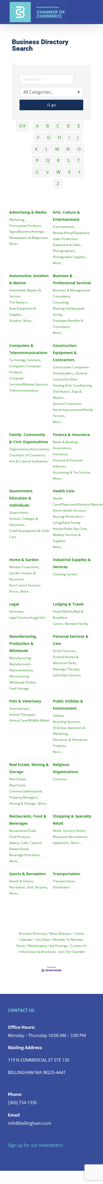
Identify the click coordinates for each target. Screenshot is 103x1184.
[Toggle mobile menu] (93, 8)
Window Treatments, (24, 567)
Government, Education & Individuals (21, 498)
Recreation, (17, 887)
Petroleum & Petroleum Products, (70, 742)
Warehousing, (19, 676)
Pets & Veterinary (25, 701)
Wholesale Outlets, (23, 682)
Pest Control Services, (25, 585)
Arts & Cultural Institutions (28, 461)
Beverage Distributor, (25, 855)
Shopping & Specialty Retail (72, 820)
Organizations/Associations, (29, 449)
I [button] (69, 137)
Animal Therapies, (22, 714)
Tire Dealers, (18, 302)
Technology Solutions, (25, 360)
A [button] (37, 126)
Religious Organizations (65, 768)
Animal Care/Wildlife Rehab (29, 720)
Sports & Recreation (27, 873)
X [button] (69, 172)
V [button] (47, 172)
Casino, (58, 623)
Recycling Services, (67, 721)
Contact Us (79, 945)
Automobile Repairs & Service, (25, 293)
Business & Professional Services (72, 279)
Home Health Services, (69, 510)
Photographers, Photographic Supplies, (69, 254)
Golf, (30, 887)
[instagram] (26, 1155)
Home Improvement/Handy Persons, (73, 412)
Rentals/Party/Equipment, (71, 233)
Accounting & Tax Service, (72, 472)
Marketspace (37, 945)
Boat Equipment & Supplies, (22, 311)
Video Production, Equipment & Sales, (67, 242)
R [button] (58, 160)
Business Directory (32, 933)
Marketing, (17, 219)
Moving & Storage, (22, 803)
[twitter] (18, 1155)
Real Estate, (17, 779)
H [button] (59, 137)
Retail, (57, 830)
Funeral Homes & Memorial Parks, (65, 660)
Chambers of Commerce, (27, 455)
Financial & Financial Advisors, (68, 463)
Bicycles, (41, 887)
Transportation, (64, 881)
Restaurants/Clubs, (23, 830)
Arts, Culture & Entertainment (66, 216)
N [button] (68, 149)
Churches (60, 779)
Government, (19, 512)
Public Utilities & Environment (68, 705)
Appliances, (61, 843)
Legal (14, 604)
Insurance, (60, 454)
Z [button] (58, 183)
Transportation (66, 873)
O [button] (79, 149)
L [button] (46, 149)
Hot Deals (43, 939)
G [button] (48, 137)
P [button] (37, 160)
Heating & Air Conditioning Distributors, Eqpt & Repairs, (72, 391)
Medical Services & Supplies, (67, 538)
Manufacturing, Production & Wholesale (23, 643)
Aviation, (15, 320)
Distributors (61, 887)
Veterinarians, (19, 708)
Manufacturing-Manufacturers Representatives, (21, 664)
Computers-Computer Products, (25, 369)
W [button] (58, 172)
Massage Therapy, (66, 669)
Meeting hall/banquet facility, (68, 311)
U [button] (37, 172)
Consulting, (61, 302)
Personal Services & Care (70, 640)
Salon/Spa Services (67, 675)
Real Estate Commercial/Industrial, (26, 788)
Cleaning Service (65, 574)
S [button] (68, 160)
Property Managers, (24, 797)
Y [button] (79, 172)
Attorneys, (16, 611)
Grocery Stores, (74, 830)
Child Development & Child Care (29, 534)
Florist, (14, 591)
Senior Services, (64, 651)
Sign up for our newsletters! (35, 1145)
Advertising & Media (27, 212)
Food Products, (20, 836)
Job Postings (59, 945)
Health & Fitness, (21, 881)
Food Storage (19, 688)
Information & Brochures (38, 951)
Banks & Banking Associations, (65, 445)
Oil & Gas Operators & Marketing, (69, 731)
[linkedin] (43, 1155)
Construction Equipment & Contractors (65, 352)
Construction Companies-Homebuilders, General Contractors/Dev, (71, 373)
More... (14, 243)
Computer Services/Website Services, (29, 381)
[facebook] (9, 1155)
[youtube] (34, 1155)
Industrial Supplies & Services (72, 563)
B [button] (47, 126)
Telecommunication (23, 390)
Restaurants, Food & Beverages (27, 820)
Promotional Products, (25, 225)
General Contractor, (67, 403)
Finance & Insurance (71, 434)
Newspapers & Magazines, (29, 237)
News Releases (60, 933)
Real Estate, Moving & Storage (29, 768)
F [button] (38, 137)
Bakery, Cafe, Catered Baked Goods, (25, 846)
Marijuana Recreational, (70, 836)
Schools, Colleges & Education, (23, 521)
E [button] (79, 126)
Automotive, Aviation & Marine (29, 279)
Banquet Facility (76, 623)
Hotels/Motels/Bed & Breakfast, (68, 614)
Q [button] (47, 160)
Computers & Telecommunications (28, 349)
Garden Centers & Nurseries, (22, 576)
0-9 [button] (22, 126)
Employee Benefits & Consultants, (68, 323)
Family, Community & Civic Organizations (28, 438)
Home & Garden (24, 559)
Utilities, (59, 715)
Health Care (63, 490)
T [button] (78, 160)
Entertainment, (64, 226)
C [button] (58, 126)
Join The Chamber (72, 951)
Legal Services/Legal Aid (27, 617)
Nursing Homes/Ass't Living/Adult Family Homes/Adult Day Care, (70, 522)
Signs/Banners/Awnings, (27, 231)
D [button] (68, 126)
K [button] (36, 149)
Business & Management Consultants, (71, 293)
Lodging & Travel (68, 604)
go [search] (54, 104)
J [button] (77, 137)
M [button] (57, 149)
